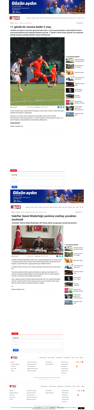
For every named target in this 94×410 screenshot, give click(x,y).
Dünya (67, 18)
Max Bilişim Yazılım (51, 379)
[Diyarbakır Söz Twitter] (78, 362)
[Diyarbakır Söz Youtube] (82, 362)
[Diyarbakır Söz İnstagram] (80, 362)
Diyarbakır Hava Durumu (32, 368)
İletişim (77, 357)
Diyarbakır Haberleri (15, 364)
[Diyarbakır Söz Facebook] (76, 362)
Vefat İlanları (64, 366)
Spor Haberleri (49, 362)
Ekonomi (48, 18)
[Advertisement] (37, 139)
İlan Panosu (64, 372)
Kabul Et (81, 408)
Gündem (33, 18)
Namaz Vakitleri (64, 364)
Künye (72, 357)
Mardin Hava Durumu (31, 370)
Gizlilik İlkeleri (59, 357)
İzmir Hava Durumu (31, 366)
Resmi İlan (56, 18)
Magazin (72, 18)
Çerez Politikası (66, 357)
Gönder (14, 186)
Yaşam (64, 18)
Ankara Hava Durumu (32, 364)
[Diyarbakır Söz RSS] (77, 366)
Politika (41, 18)
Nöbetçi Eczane (64, 362)
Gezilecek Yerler (64, 370)
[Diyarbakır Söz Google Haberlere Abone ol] (80, 23)
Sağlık (52, 18)
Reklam (81, 357)
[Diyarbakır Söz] (15, 18)
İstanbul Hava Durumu (32, 362)
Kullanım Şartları (51, 357)
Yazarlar (78, 18)
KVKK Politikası (43, 357)
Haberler (12, 23)
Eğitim (61, 18)
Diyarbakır (29, 18)
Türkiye (37, 18)
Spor (45, 18)
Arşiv (75, 18)
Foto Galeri (13, 366)
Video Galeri (13, 368)
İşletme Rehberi (64, 368)
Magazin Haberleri (49, 364)
